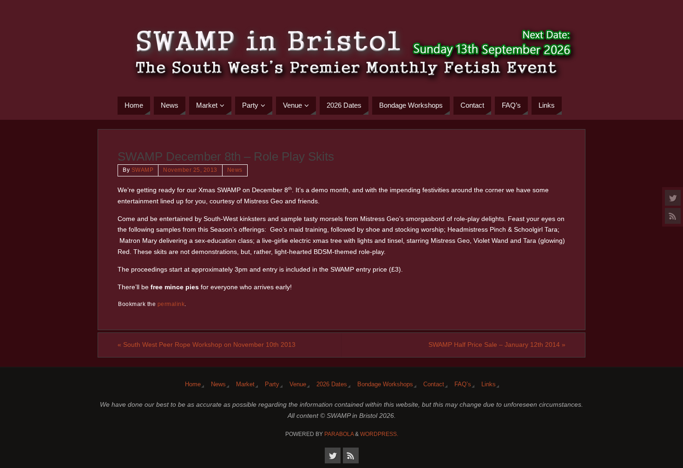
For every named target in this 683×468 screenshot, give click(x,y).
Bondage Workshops (385, 384)
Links (488, 384)
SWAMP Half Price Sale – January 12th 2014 (496, 344)
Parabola (339, 434)
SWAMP (142, 170)
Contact (433, 384)
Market (245, 384)
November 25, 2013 (190, 170)
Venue (297, 384)
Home (193, 384)
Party (272, 384)
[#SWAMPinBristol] (673, 198)
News (235, 170)
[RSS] (673, 216)
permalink (171, 304)
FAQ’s (462, 384)
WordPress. (379, 434)
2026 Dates (331, 384)
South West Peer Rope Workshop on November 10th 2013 (207, 344)
